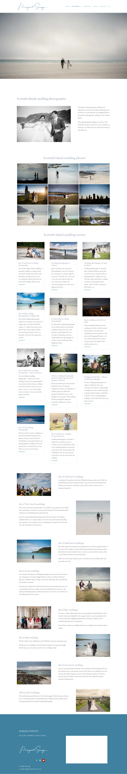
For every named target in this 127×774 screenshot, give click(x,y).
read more (22, 284)
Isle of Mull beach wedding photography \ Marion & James (30, 371)
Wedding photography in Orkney (60, 264)
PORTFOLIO (87, 6)
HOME (67, 6)
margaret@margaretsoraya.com (30, 769)
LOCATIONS (75, 6)
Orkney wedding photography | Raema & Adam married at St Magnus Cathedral (62, 378)
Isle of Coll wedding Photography (26, 428)
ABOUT (95, 6)
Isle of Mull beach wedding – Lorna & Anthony (61, 435)
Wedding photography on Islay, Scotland (95, 264)
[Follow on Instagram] (40, 760)
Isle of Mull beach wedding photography (28, 264)
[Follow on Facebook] (36, 760)
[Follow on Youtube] (43, 760)
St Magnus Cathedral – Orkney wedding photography (95, 378)
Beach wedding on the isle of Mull (94, 321)
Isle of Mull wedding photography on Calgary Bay (29, 314)
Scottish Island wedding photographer (60, 320)
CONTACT (103, 6)
